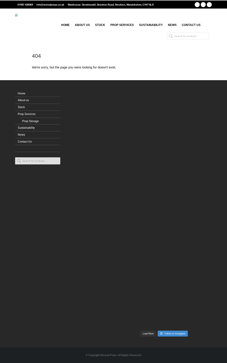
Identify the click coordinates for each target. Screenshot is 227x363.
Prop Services (122, 24)
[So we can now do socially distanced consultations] (183, 274)
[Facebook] (197, 4)
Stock (100, 24)
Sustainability (151, 24)
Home (65, 24)
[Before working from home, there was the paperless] (125, 276)
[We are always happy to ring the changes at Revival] (203, 257)
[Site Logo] (28, 27)
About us (82, 24)
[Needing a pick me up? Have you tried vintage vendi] (125, 153)
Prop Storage (30, 121)
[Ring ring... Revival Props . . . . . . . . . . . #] (144, 159)
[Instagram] (209, 4)
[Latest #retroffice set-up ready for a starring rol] (203, 129)
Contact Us (191, 24)
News (172, 24)
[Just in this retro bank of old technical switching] (164, 238)
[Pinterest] (203, 4)
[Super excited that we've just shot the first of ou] (144, 268)
